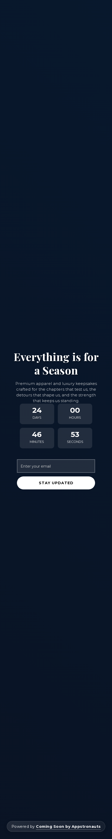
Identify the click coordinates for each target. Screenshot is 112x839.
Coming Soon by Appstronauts (68, 826)
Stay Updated (56, 483)
